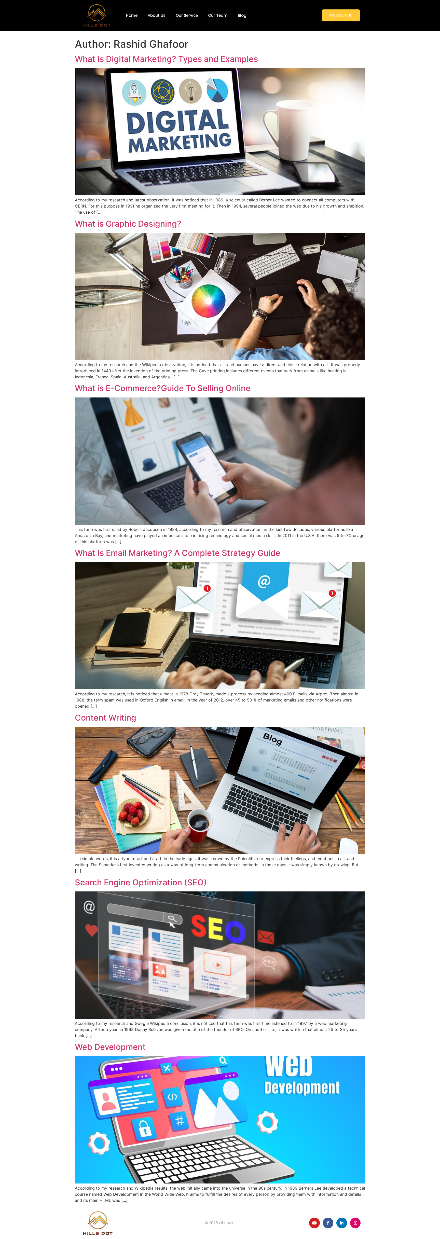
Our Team (218, 15)
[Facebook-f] (328, 1223)
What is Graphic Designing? (128, 224)
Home (132, 15)
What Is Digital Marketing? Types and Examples (166, 59)
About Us (157, 15)
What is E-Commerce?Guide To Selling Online (163, 388)
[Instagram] (355, 1223)
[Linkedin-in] (341, 1223)
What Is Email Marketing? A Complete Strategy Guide (177, 553)
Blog (242, 15)
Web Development (110, 1047)
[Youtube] (314, 1223)
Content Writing (105, 718)
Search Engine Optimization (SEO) (141, 882)
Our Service (187, 15)
